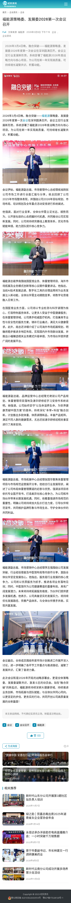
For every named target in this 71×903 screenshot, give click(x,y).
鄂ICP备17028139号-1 (53, 898)
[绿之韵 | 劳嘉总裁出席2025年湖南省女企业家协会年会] (13, 818)
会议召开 (24, 725)
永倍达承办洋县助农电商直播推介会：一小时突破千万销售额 (47, 834)
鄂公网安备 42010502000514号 (27, 898)
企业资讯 (6, 35)
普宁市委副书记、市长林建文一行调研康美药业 (47, 852)
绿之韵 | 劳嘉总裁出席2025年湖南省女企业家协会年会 (46, 815)
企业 (54, 32)
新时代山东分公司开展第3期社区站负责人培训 (46, 797)
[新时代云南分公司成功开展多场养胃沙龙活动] (13, 873)
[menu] (65, 4)
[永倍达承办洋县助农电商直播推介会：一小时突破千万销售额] (13, 837)
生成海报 (12, 746)
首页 (4, 12)
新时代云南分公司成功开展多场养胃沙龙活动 (47, 870)
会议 (25, 120)
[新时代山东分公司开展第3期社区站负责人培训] (13, 800)
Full (4, 32)
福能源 (46, 115)
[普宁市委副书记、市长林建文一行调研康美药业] (13, 855)
